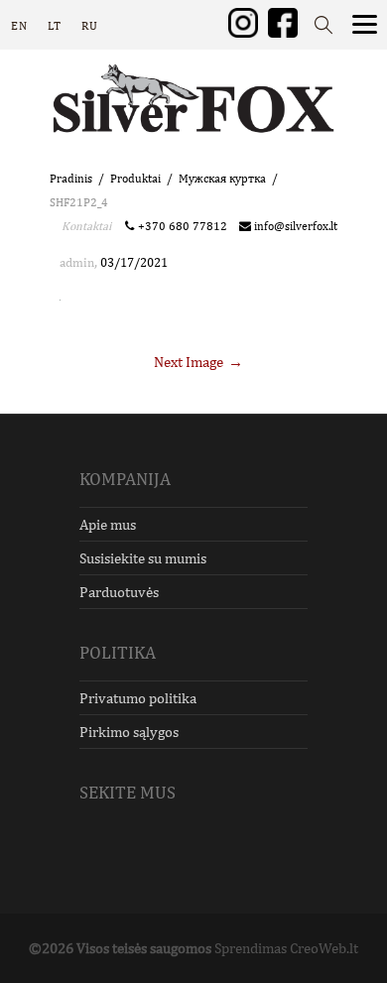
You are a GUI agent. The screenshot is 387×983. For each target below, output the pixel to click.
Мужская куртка (222, 178)
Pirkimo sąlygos (129, 731)
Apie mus (107, 524)
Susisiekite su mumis (142, 558)
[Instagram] (243, 22)
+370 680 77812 (185, 226)
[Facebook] (283, 22)
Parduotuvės (119, 591)
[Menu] (364, 22)
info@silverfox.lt (294, 226)
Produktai (135, 178)
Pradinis (71, 178)
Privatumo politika (137, 697)
